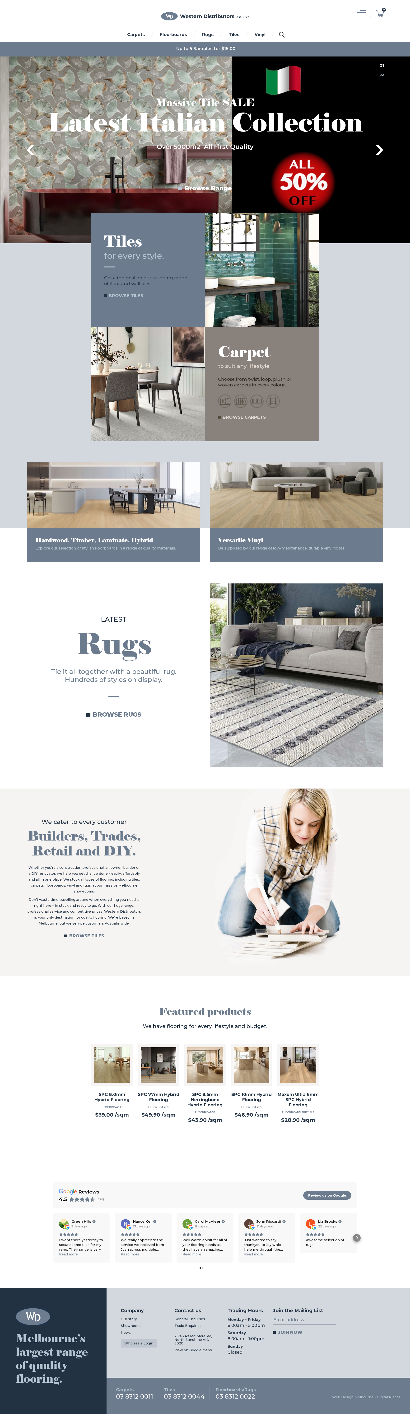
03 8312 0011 (134, 1393)
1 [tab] (383, 66)
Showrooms (131, 1326)
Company (132, 1310)
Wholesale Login (138, 1343)
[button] (53, 1238)
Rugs (208, 34)
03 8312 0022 (236, 1393)
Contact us (187, 1310)
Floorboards (173, 34)
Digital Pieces (389, 1397)
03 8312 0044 (184, 1393)
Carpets (136, 34)
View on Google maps (193, 1350)
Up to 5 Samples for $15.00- (206, 48)
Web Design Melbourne (352, 1397)
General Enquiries (189, 1319)
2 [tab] (383, 74)
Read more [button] (68, 1254)
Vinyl (260, 34)
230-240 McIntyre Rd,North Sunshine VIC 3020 (193, 1340)
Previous (30, 150)
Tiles (234, 34)
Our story (129, 1319)
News (126, 1332)
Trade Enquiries (187, 1326)
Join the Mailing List (298, 1310)
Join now (290, 1332)
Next (379, 150)
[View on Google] (64, 1224)
